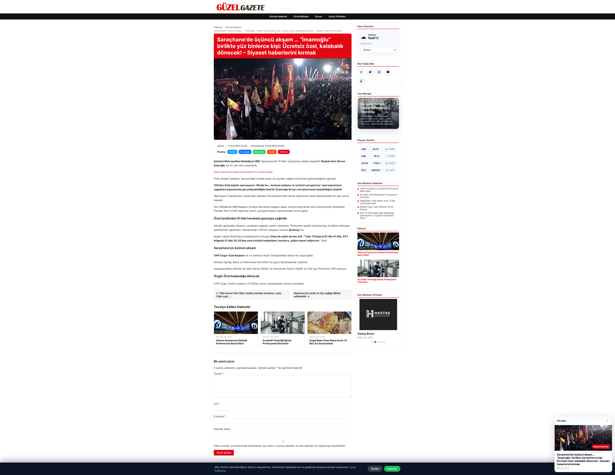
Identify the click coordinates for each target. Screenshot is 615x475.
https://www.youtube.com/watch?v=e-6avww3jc (243, 172)
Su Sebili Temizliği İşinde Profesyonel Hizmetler (378, 195)
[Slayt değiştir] (372, 342)
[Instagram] (379, 72)
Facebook (245, 152)
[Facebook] (361, 72)
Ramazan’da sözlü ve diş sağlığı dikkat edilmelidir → (317, 295)
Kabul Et (392, 468)
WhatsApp (259, 152)
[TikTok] (361, 81)
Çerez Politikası (337, 16)
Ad (216, 403)
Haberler (218, 27)
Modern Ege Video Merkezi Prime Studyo (377, 208)
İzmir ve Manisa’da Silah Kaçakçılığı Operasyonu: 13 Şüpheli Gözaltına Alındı (377, 215)
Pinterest (284, 152)
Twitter (232, 152)
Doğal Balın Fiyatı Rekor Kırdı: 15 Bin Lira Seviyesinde (377, 202)
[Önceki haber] (387, 103)
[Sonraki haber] (394, 103)
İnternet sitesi (222, 429)
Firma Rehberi (301, 16)
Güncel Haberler (278, 16)
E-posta (220, 416)
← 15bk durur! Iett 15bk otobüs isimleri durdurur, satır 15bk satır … (248, 295)
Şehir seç (366, 43)
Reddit (272, 152)
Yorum (219, 373)
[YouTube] (388, 72)
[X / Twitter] (370, 72)
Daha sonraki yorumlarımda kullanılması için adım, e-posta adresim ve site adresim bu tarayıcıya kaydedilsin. (280, 445)
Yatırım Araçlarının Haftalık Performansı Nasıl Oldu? (379, 189)
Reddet (375, 468)
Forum (318, 16)
